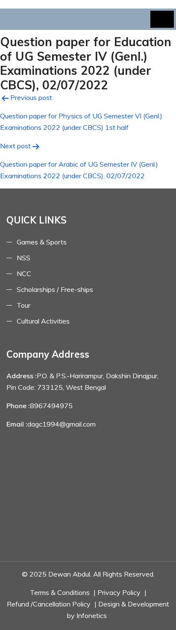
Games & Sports (42, 242)
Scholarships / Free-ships (55, 289)
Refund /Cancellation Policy (49, 604)
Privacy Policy (119, 592)
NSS (23, 257)
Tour (23, 305)
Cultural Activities (43, 321)
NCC (24, 273)
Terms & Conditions (60, 592)
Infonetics (91, 615)
